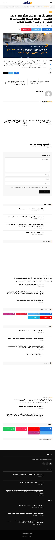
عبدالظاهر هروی (46, 26)
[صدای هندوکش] (27, 2)
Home (29, 536)
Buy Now (24, 536)
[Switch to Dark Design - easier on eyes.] (6, 2)
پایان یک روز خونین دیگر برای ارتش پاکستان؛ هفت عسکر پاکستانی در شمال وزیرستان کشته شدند (15, 83)
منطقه (50, 12)
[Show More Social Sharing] (19, 29)
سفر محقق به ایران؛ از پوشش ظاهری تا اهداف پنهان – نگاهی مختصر (25, 217)
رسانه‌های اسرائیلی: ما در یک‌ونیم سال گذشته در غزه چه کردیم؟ (39, 82)
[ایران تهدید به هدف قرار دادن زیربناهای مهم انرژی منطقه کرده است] (40, 111)
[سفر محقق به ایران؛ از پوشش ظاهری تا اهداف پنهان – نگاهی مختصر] (48, 219)
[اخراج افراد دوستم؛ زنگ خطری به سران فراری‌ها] (48, 211)
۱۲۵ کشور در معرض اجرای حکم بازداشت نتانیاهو (31, 284)
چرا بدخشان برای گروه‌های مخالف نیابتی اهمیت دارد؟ (29, 300)
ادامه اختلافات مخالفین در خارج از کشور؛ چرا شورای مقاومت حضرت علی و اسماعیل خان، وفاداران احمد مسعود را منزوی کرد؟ (25, 225)
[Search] (4, 2)
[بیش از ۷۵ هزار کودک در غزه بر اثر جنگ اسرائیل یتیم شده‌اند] (27, 259)
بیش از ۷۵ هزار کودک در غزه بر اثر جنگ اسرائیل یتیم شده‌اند (33, 278)
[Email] (50, 72)
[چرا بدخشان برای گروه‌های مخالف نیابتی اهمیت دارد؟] (48, 302)
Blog (50, 276)
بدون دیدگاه (32, 26)
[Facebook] (50, 64)
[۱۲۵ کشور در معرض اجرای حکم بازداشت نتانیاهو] (48, 286)
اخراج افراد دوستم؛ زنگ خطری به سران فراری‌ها (31, 209)
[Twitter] (50, 68)
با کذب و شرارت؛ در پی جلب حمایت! (34, 232)
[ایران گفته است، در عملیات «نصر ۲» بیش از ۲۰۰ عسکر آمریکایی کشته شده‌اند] (40, 135)
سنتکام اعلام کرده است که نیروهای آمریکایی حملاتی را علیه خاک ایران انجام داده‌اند (15, 122)
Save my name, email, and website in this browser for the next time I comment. (29, 187)
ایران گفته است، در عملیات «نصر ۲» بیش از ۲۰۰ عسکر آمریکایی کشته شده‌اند (40, 145)
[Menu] (51, 2)
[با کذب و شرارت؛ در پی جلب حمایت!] (48, 234)
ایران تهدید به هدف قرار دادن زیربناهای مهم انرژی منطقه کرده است (40, 121)
